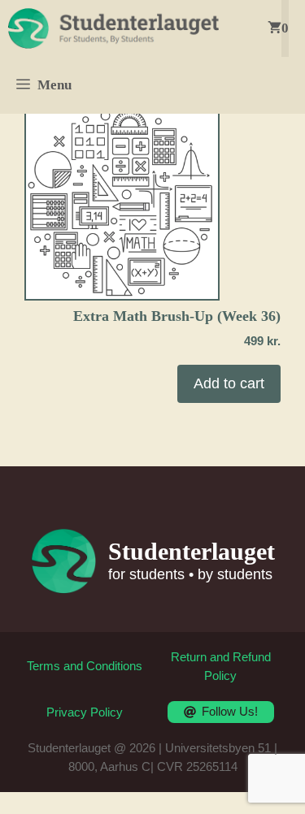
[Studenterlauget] (113, 28)
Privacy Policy (84, 712)
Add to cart (229, 383)
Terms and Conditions (84, 666)
